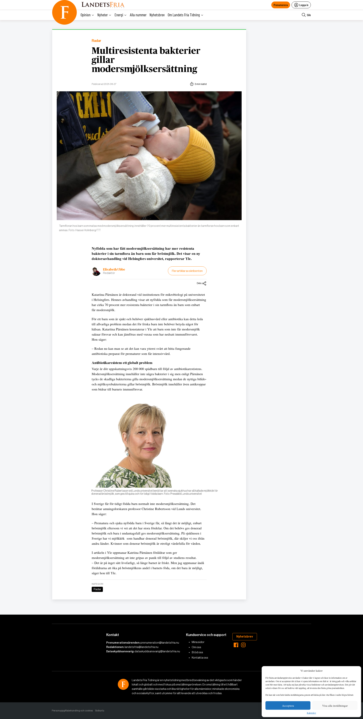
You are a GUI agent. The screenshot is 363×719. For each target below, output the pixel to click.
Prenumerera (281, 5)
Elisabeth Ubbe (114, 269)
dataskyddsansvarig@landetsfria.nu (157, 651)
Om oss (196, 647)
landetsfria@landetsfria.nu (141, 647)
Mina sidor (198, 642)
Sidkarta (99, 710)
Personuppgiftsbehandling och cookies (72, 710)
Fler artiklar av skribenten (187, 270)
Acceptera (288, 705)
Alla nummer (138, 14)
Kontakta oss (200, 657)
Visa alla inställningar (335, 705)
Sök (309, 15)
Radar (96, 41)
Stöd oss (197, 652)
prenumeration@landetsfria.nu (159, 642)
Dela (199, 283)
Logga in (303, 5)
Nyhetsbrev (157, 14)
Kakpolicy (311, 713)
